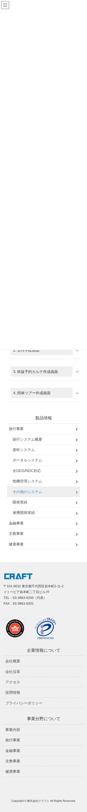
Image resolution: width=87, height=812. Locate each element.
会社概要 (12, 661)
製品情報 (43, 418)
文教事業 (16, 534)
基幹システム (24, 450)
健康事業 (16, 544)
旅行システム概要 (27, 439)
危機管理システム (27, 481)
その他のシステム (27, 492)
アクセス (12, 682)
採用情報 (12, 692)
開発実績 (20, 502)
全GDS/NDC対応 (27, 471)
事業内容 (12, 730)
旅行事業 (16, 429)
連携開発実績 (24, 513)
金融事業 (16, 523)
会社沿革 (12, 672)
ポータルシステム (27, 460)
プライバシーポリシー (23, 703)
